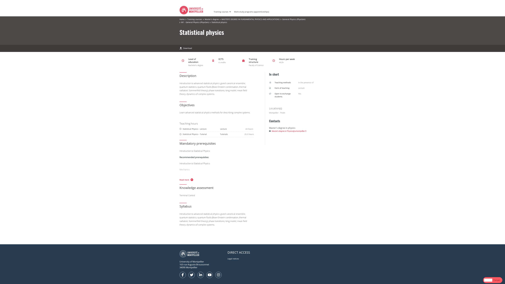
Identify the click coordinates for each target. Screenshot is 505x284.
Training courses (221, 12)
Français (497, 280)
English (488, 280)
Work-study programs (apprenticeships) (251, 12)
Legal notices (233, 258)
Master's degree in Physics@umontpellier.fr (289, 131)
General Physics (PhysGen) (293, 19)
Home (182, 19)
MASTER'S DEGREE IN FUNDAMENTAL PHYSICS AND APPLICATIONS (250, 19)
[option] (496, 280)
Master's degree (212, 19)
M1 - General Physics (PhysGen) (195, 22)
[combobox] (488, 280)
